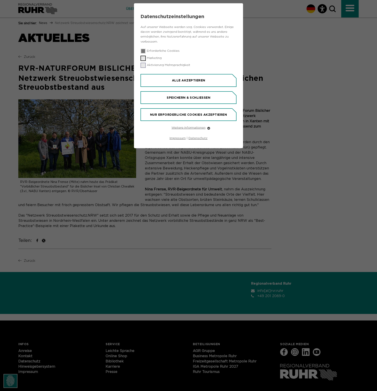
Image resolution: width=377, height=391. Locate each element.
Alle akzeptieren (188, 80)
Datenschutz (197, 138)
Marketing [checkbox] (154, 58)
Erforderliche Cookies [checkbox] (163, 50)
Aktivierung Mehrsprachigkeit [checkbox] (168, 65)
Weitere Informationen (188, 127)
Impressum (178, 138)
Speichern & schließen (188, 97)
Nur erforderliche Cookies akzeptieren (188, 114)
